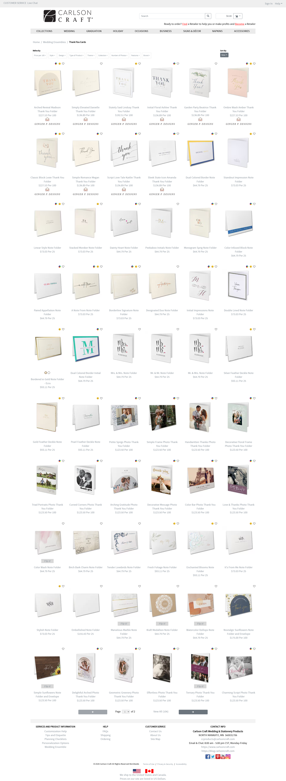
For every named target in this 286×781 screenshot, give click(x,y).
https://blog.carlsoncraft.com (218, 751)
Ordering (105, 739)
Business (166, 31)
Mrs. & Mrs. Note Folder (124, 373)
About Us (155, 735)
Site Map (155, 739)
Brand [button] (146, 55)
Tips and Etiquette (55, 735)
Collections (44, 31)
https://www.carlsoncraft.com (218, 747)
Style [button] (51, 55)
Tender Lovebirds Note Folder (124, 567)
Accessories (242, 31)
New (223, 55)
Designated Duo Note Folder (162, 310)
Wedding (69, 31)
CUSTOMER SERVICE (15, 3)
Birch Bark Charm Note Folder (85, 567)
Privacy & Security (165, 764)
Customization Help (55, 731)
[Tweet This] (212, 757)
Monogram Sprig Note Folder (200, 248)
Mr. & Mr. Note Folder (162, 373)
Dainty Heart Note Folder (124, 248)
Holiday (118, 31)
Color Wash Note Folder (47, 567)
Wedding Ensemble (55, 747)
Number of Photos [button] (118, 55)
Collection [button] (102, 55)
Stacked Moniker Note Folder (85, 248)
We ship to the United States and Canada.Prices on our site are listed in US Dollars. (143, 777)
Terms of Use (148, 764)
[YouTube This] (223, 757)
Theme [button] (90, 55)
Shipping (106, 735)
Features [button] (134, 55)
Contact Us (155, 731)
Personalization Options (55, 743)
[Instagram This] (228, 757)
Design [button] (61, 55)
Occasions (141, 31)
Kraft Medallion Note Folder (162, 630)
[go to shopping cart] (237, 16)
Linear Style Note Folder (47, 248)
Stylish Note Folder (47, 630)
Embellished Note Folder (86, 630)
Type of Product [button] (75, 55)
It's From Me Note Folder (238, 567)
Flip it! (47, 561)
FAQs (105, 731)
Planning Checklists (56, 739)
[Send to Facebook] (207, 757)
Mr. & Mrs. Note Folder (200, 373)
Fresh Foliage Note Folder (162, 567)
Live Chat (32, 3)
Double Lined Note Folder (238, 310)
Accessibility (181, 764)
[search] (208, 16)
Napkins (217, 31)
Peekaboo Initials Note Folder (162, 248)
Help (277, 3)
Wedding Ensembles (54, 42)
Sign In (269, 3)
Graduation (93, 31)
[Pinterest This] (217, 757)
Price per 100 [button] (39, 55)
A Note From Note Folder (86, 310)
